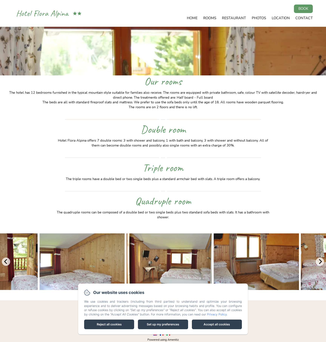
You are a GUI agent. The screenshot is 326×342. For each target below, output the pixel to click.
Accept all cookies (217, 324)
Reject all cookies (109, 324)
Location (281, 18)
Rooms (209, 18)
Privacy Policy (217, 314)
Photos (259, 18)
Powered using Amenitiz (163, 340)
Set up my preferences (163, 324)
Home (192, 18)
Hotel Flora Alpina (42, 13)
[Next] (320, 262)
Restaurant (234, 18)
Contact (304, 18)
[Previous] (6, 262)
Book (303, 8)
